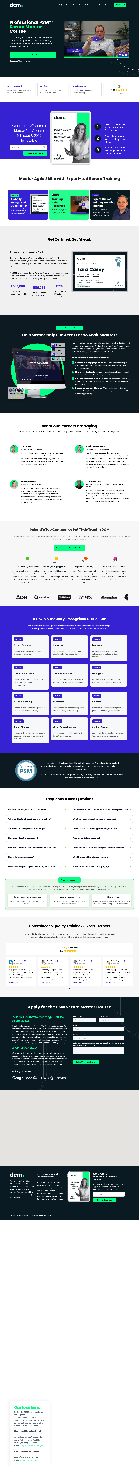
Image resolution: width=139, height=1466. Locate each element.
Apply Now (98, 5)
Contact (108, 5)
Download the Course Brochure (69, 548)
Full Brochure (120, 5)
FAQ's (61, 5)
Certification (71, 5)
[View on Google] (11, 962)
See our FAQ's (24, 61)
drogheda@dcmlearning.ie (31, 1445)
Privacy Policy (30, 1215)
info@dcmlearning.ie (28, 1460)
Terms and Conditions (17, 1215)
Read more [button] (13, 982)
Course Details (85, 5)
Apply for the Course (32, 55)
